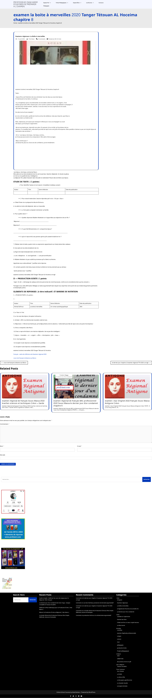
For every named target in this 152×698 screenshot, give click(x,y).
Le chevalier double (122, 683)
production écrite (121, 648)
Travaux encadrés (122, 666)
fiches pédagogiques (61, 2)
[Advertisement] (47, 75)
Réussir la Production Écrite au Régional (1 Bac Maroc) (54, 612)
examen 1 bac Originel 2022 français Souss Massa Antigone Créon (127, 402)
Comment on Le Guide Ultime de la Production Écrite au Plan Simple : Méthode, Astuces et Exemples (95, 612)
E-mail (79, 446)
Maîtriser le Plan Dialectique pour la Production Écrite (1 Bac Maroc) (55, 609)
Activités (118, 628)
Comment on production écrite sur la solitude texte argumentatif (93, 615)
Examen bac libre (121, 619)
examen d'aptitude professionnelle (126, 633)
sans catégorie (120, 665)
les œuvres (89, 2)
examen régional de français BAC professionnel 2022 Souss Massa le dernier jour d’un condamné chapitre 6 (75, 403)
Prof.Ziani (31, 39)
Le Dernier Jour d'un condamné (125, 612)
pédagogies (46, 5)
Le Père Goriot (121, 625)
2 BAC (118, 615)
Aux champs (120, 671)
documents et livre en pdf (124, 662)
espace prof (46, 2)
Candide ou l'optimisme (123, 617)
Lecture (119, 639)
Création (118, 654)
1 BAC (117, 598)
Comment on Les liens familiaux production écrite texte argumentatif (95, 603)
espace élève (76, 2)
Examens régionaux (22, 36)
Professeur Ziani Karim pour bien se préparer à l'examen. (25, 4)
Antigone (119, 600)
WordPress (92, 692)
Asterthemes (76, 692)
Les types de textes (122, 686)
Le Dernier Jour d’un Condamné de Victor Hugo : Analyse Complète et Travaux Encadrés (54, 604)
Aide (118, 656)
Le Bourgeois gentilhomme (124, 680)
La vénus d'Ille (121, 677)
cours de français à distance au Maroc (24, 358)
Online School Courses (63, 692)
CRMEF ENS (120, 659)
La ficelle (119, 674)
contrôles (119, 630)
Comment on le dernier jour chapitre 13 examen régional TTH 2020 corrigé (94, 599)
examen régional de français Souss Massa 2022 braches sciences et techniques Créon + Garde (23, 402)
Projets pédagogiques (123, 651)
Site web (2, 455)
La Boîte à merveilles (37, 36)
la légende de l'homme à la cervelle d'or (128, 609)
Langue (119, 636)
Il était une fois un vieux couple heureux (128, 622)
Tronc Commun (120, 669)
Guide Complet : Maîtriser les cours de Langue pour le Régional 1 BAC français (54, 599)
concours (101, 2)
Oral (118, 642)
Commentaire (4, 424)
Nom (2, 446)
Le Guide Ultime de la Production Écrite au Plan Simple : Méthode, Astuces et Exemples (54, 616)
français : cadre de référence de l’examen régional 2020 (29, 354)
